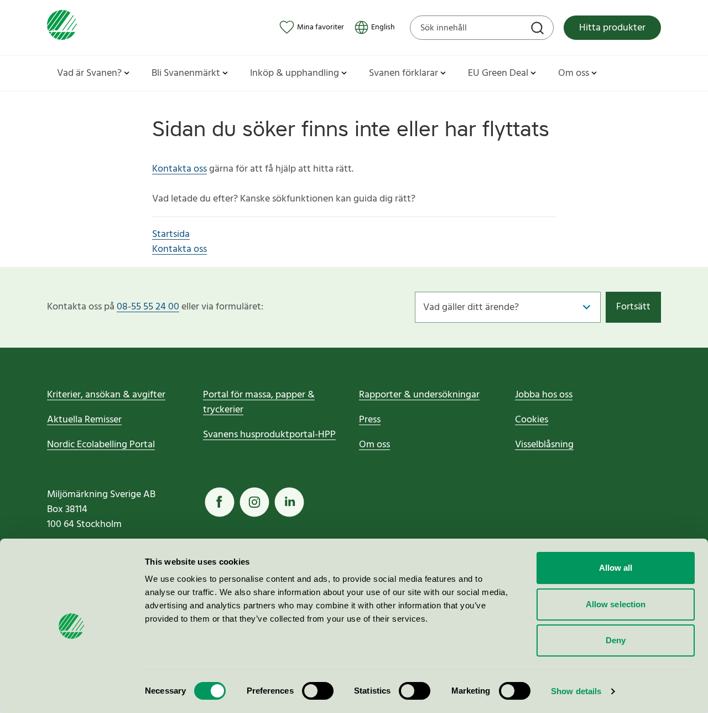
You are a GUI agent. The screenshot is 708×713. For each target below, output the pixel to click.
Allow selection (616, 604)
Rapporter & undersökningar (419, 395)
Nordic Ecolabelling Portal (101, 445)
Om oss (374, 445)
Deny (616, 640)
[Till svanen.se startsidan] (62, 27)
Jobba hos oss (543, 395)
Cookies (531, 420)
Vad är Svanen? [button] (89, 73)
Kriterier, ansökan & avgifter (106, 395)
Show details (576, 691)
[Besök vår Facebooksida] (220, 502)
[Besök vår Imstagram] (254, 502)
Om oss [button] (573, 73)
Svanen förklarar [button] (403, 73)
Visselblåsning (544, 445)
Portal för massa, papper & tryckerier (259, 402)
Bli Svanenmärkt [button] (186, 73)
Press (370, 420)
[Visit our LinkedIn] (289, 502)
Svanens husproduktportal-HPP (269, 435)
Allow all (616, 567)
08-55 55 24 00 (148, 307)
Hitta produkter (612, 28)
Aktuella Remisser (84, 420)
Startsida (171, 234)
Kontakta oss (179, 169)
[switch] (318, 691)
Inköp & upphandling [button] (294, 73)
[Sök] (539, 29)
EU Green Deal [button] (498, 73)
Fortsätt (633, 307)
